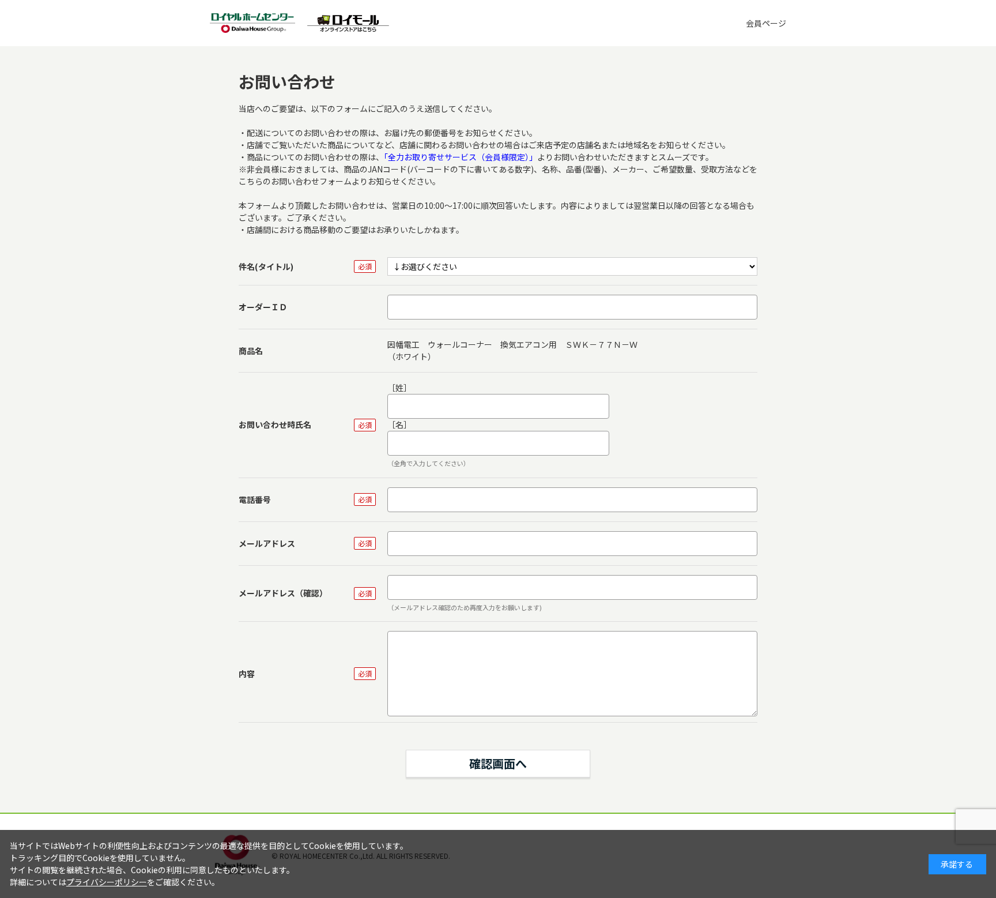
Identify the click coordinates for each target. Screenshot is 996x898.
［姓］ (399, 387)
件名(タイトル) (266, 266)
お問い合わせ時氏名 (275, 424)
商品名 (251, 350)
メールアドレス (267, 543)
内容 (247, 673)
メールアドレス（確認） (283, 593)
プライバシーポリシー (106, 882)
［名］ (399, 424)
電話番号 (255, 499)
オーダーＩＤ (263, 307)
